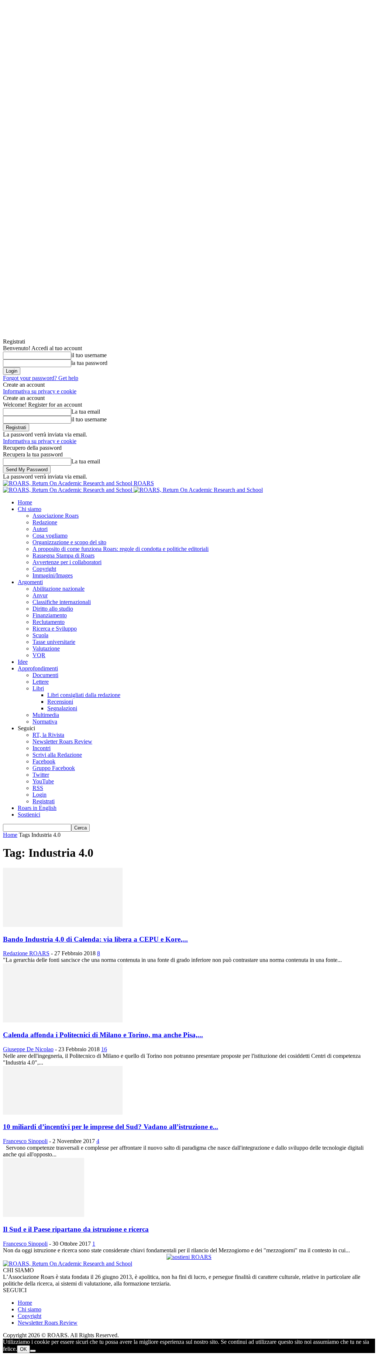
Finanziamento (49, 615)
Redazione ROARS (26, 953)
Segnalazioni (62, 708)
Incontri (41, 748)
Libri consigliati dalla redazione (83, 695)
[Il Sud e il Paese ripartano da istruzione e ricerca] (43, 1215)
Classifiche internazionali (61, 602)
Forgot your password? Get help (40, 378)
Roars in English (37, 808)
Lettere (40, 682)
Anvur (40, 595)
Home (25, 502)
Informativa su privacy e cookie (39, 391)
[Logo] (68, 490)
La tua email (85, 411)
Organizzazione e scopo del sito (69, 542)
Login (39, 794)
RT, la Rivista (48, 735)
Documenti (45, 675)
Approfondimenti (38, 668)
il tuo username (89, 355)
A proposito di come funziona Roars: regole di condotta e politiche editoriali (120, 549)
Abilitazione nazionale (58, 589)
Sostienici (29, 814)
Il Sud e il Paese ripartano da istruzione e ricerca (76, 1229)
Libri (38, 688)
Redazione (44, 522)
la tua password (89, 363)
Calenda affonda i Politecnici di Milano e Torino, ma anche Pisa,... (103, 1035)
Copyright (44, 569)
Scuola (40, 635)
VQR (38, 655)
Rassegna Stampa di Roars (63, 555)
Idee (23, 662)
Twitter (40, 775)
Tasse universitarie (53, 642)
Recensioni (60, 701)
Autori (40, 529)
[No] (33, 1351)
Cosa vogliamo (50, 535)
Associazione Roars (55, 516)
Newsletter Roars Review (62, 741)
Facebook (43, 761)
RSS (37, 788)
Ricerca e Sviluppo (54, 628)
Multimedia (45, 715)
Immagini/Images (52, 575)
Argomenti (30, 582)
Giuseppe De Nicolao (28, 1049)
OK (23, 1349)
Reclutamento (48, 622)
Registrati (43, 801)
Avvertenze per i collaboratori (67, 562)
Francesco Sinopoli (25, 1141)
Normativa (44, 721)
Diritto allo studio (52, 608)
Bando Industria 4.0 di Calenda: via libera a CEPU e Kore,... (95, 939)
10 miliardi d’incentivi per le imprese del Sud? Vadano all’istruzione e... (110, 1127)
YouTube (43, 781)
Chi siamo (29, 509)
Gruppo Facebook (53, 768)
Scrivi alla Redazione (57, 755)
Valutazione (46, 648)
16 (104, 1049)
